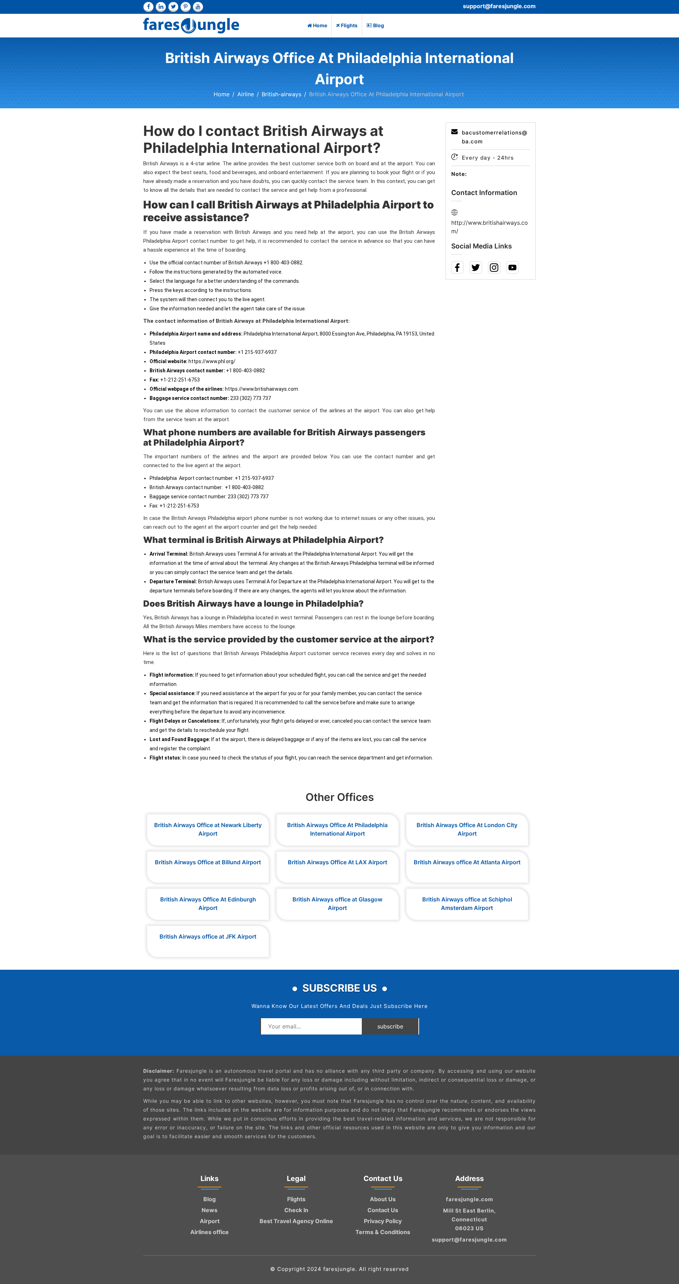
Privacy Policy (383, 1221)
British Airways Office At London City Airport (467, 829)
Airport (210, 1221)
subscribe (390, 1026)
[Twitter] (475, 268)
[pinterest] (185, 7)
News (209, 1210)
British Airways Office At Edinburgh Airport (208, 903)
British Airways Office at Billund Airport (208, 862)
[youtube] (198, 7)
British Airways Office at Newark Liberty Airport (208, 829)
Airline (245, 94)
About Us (383, 1199)
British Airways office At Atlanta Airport (467, 862)
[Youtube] (512, 268)
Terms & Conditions (382, 1232)
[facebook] (148, 7)
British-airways (281, 94)
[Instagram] (493, 268)
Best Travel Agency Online (296, 1221)
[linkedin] (161, 7)
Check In (296, 1210)
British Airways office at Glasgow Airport (337, 903)
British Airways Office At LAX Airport (337, 862)
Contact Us (382, 1210)
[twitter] (173, 7)
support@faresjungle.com (499, 6)
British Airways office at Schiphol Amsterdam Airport (467, 903)
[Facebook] (457, 268)
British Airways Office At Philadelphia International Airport (337, 829)
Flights (349, 25)
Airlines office (209, 1232)
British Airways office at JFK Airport (207, 936)
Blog (378, 25)
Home (320, 25)
